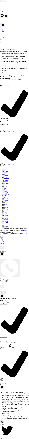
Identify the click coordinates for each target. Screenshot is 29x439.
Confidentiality (9, 131)
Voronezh (3, 222)
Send (7, 279)
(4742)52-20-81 (5, 189)
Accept (1, 438)
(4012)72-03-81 (6, 181)
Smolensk (3, 207)
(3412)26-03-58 (6, 180)
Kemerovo (3, 183)
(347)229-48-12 (5, 216)
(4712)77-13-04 (5, 188)
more (2, 18)
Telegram (5, 341)
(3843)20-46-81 (7, 194)
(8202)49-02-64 (7, 176)
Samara (3, 203)
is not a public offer (25, 230)
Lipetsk (2, 189)
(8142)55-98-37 (7, 200)
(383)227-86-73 (6, 195)
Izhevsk (3, 180)
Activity (3, 9)
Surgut (2, 210)
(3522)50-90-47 (5, 191)
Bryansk (3, 174)
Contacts (3, 12)
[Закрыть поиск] (6, 16)
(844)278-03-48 (6, 220)
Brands (2, 10)
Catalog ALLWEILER (3, 49)
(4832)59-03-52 (6, 174)
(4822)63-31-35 (5, 214)
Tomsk (2, 213)
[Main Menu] (2, 25)
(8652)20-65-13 (6, 209)
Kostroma (3, 186)
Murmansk (3, 192)
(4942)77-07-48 (6, 186)
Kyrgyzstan (3, 227)
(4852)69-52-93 (6, 223)
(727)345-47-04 (5, 169)
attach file (13, 130)
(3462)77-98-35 (5, 210)
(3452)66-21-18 (6, 215)
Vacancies (3, 241)
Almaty (2, 169)
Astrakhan (3, 171)
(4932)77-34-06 (6, 179)
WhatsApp (8, 341)
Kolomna (3, 185)
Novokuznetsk (3, 194)
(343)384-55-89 (7, 178)
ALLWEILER (3, 37)
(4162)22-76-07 (8, 173)
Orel (2, 197)
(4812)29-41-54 (6, 207)
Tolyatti (2, 212)
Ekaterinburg (3, 178)
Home (2, 36)
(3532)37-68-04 (6, 198)
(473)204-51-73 (6, 222)
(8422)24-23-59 (6, 217)
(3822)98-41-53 (5, 213)
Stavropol (3, 209)
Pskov (2, 201)
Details (2, 240)
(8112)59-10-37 (5, 201)
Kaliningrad (3, 181)
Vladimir (3, 219)
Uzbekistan (3, 226)
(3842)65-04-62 (6, 183)
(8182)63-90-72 (6, 170)
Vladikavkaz (3, 218)
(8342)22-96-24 (6, 204)
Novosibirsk (3, 195)
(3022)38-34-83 (5, 177)
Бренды (3, 289)
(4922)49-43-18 (6, 219)
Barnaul (3, 172)
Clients (2, 11)
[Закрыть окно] (2, 247)
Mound (2, 191)
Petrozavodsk (3, 200)
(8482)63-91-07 (5, 212)
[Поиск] (2, 16)
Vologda (3, 221)
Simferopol (3, 206)
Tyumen (3, 215)
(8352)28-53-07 (6, 175)
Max (1, 341)
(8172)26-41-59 (6, 221)
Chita (2, 177)
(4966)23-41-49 (6, 185)
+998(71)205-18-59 (7, 226)
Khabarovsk (3, 184)
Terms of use (13, 131)
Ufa (2, 216)
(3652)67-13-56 (6, 206)
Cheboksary (3, 175)
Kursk (2, 188)
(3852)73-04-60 (5, 172)
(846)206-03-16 (6, 203)
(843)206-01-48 (5, 182)
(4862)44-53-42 (5, 197)
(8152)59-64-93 (6, 192)
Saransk (3, 204)
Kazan (2, 182)
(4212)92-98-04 (6, 184)
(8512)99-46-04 (6, 171)
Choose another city (4, 1)
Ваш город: (1, 251)
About (2, 239)
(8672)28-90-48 (6, 218)
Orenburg (3, 198)
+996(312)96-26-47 (7, 227)
